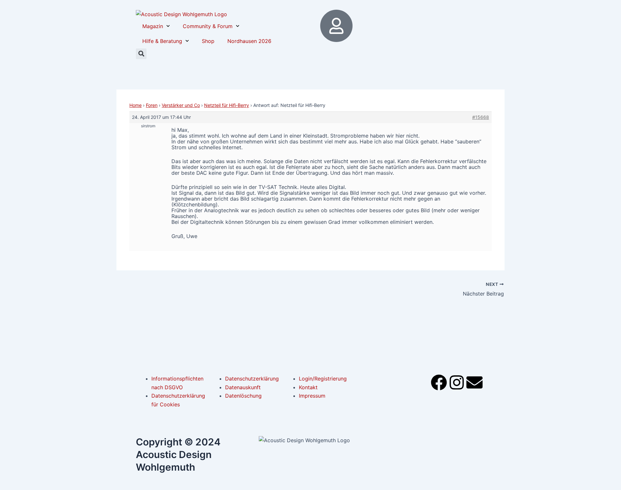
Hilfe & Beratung (162, 41)
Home (135, 105)
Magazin (152, 26)
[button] (141, 53)
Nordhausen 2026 (249, 41)
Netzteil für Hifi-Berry (226, 105)
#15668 (480, 117)
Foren (152, 105)
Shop (208, 41)
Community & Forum (208, 26)
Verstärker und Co (181, 105)
